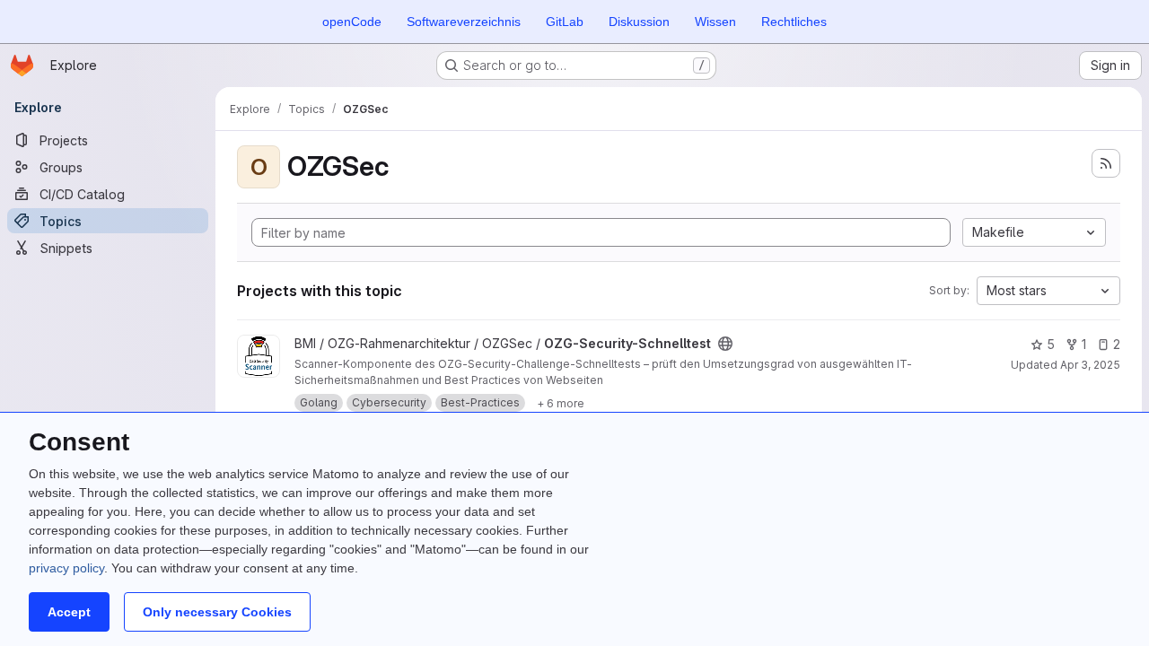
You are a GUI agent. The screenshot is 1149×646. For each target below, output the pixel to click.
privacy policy (66, 568)
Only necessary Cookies (217, 612)
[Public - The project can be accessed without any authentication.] (725, 343)
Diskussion (639, 21)
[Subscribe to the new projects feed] (1106, 163)
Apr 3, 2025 (1090, 364)
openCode (352, 21)
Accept (69, 612)
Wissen (715, 21)
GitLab (564, 21)
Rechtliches (794, 21)
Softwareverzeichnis (464, 21)
